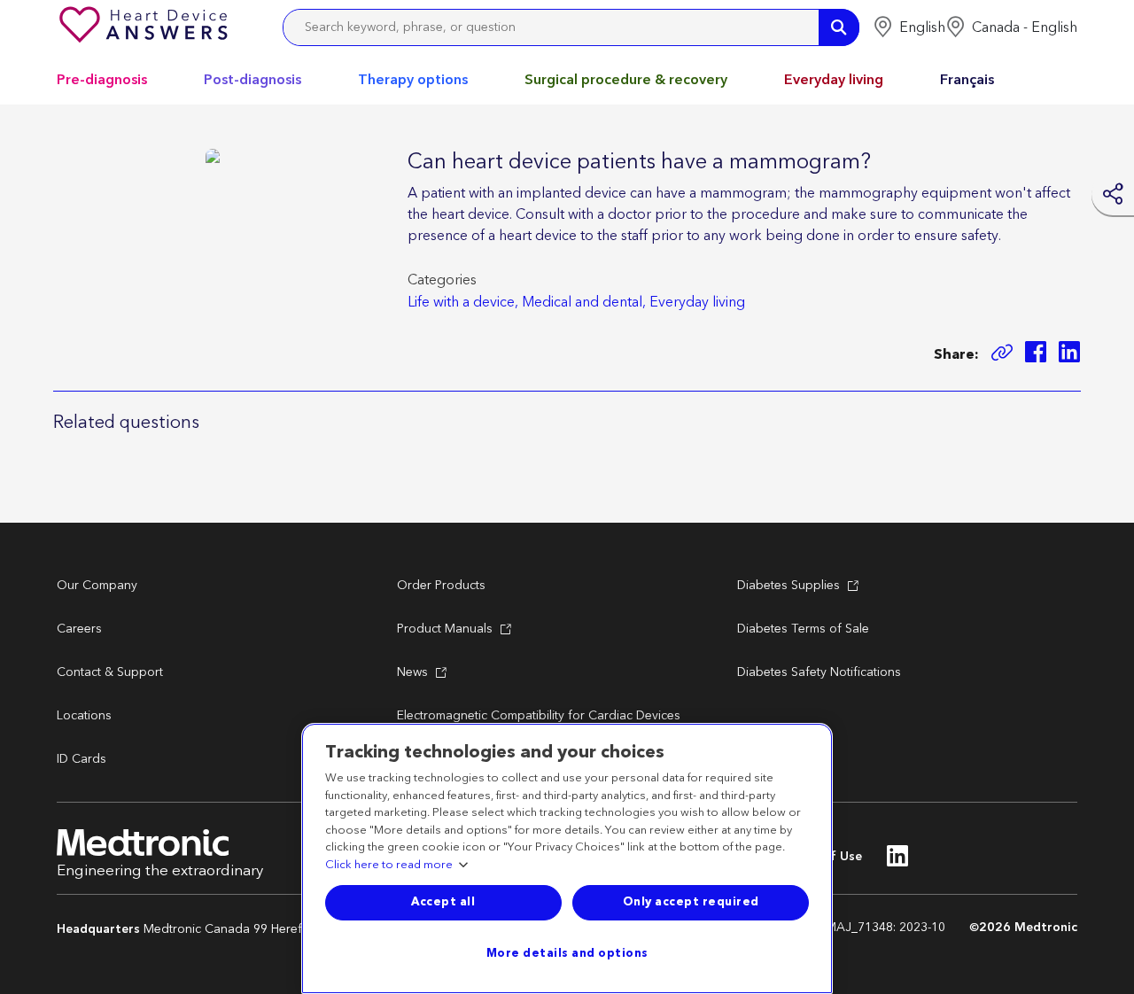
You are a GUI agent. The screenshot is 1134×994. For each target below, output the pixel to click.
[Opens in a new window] (1035, 355)
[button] (909, 27)
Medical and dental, (584, 302)
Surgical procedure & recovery (625, 79)
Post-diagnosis (252, 79)
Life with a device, (463, 302)
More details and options (567, 953)
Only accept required (691, 902)
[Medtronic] (145, 27)
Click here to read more (389, 865)
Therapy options (413, 79)
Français (967, 79)
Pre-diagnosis (102, 79)
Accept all (443, 902)
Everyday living (833, 79)
